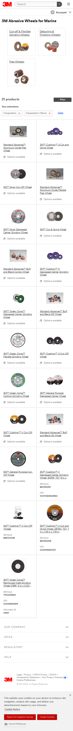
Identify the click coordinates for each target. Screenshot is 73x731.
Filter (62, 100)
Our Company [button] (15, 627)
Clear (60, 113)
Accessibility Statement (28, 677)
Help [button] (7, 657)
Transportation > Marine (36, 113)
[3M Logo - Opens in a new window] (7, 4)
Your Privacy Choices (52, 677)
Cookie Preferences (26, 680)
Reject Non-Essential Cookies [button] (20, 717)
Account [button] (61, 12)
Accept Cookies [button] (47, 717)
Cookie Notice (12, 709)
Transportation (10, 113)
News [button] (8, 637)
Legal (19, 675)
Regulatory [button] (13, 647)
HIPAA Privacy (40, 675)
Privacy (27, 675)
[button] (15, 724)
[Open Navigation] (68, 4)
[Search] (59, 4)
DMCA (53, 675)
